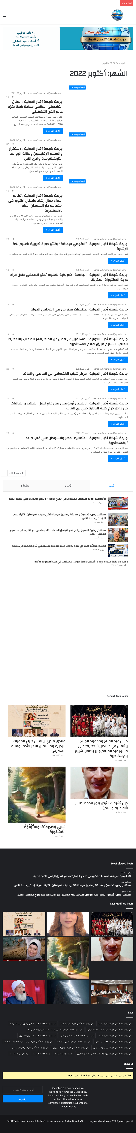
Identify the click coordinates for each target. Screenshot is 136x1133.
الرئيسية (121, 63)
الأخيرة (68, 485)
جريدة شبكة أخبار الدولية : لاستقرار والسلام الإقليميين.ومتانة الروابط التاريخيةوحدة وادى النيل (36, 153)
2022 (112, 63)
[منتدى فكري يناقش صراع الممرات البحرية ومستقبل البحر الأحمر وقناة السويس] (37, 721)
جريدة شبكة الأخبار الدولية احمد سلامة (114, 1023)
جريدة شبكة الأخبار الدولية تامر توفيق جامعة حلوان (109, 1029)
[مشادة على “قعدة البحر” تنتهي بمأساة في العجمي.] (24, 949)
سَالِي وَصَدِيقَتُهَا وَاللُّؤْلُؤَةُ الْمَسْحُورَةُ (45, 829)
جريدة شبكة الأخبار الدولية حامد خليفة (115, 1035)
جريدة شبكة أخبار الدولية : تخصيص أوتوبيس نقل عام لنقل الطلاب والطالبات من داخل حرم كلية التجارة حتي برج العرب (69, 405)
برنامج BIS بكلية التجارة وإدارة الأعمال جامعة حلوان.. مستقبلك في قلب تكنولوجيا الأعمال (80, 561)
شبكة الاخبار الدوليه (41, 1053)
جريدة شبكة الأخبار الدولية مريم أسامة (73, 1041)
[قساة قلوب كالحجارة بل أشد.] (68, 992)
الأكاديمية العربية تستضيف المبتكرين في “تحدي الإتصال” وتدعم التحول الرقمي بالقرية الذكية (57, 499)
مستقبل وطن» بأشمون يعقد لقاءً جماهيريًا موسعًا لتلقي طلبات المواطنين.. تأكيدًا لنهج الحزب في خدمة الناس (59, 516)
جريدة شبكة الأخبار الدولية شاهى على (77, 1035)
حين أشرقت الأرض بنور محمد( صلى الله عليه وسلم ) (101, 805)
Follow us (128, 1063)
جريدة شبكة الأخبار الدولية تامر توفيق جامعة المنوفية (33, 1023)
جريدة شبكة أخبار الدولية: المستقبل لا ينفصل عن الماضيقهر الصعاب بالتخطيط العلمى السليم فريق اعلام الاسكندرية (68, 341)
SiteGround (13, 1121)
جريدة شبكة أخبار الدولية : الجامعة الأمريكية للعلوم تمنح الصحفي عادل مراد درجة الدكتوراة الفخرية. (69, 277)
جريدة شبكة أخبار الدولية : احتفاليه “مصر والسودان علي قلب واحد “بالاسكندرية (77, 440)
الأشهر (111, 485)
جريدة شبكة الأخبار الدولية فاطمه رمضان (113, 1041)
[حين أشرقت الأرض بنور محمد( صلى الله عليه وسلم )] (99, 783)
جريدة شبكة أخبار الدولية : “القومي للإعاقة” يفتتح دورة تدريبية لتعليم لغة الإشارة (70, 246)
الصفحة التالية (16, 473)
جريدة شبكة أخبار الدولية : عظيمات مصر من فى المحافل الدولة (79, 309)
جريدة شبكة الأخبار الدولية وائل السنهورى (30, 1047)
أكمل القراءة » (53, 130)
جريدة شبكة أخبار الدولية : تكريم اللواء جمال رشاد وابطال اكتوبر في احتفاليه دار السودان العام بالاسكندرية (35, 203)
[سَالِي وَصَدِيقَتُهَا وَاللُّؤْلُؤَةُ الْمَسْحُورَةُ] (37, 795)
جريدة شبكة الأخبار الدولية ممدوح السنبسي (112, 1047)
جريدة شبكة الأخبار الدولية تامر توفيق (77, 1023)
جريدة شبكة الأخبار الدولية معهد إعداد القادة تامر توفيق (28, 1041)
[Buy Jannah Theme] (68, 38)
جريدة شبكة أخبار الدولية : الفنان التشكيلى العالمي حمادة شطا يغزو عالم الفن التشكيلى (35, 106)
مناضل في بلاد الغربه (19, 1053)
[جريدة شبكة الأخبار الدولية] (117, 15)
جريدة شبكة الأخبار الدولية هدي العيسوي (70, 1047)
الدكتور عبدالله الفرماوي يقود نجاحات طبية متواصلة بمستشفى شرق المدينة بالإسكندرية (59, 546)
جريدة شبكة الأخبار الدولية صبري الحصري (37, 1035)
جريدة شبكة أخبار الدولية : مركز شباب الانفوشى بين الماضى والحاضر (75, 373)
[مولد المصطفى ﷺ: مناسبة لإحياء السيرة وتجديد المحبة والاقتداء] (24, 992)
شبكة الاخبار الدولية (63, 1053)
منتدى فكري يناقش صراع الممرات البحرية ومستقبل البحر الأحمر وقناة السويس (38, 746)
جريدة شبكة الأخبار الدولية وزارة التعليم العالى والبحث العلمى (104, 1053)
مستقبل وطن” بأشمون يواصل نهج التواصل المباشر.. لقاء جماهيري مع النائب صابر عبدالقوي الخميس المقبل (58, 532)
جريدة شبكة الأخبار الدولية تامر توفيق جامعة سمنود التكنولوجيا (55, 1029)
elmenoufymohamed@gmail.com (44, 93)
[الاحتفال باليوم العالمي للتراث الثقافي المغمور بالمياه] (68, 924)
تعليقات (25, 485)
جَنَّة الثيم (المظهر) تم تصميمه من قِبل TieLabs (60, 1121)
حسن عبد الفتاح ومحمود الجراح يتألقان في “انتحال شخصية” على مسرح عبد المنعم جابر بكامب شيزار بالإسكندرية (101, 748)
